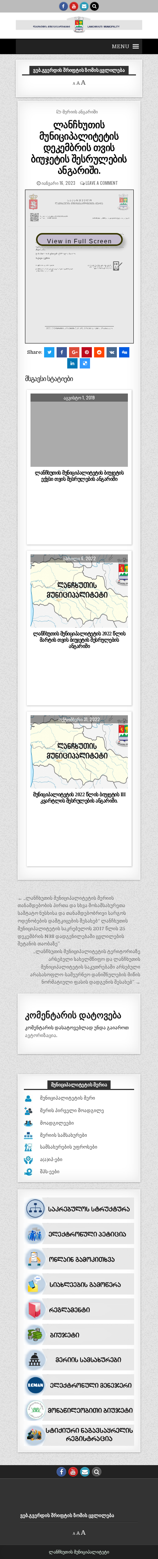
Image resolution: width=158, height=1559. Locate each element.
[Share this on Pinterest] (87, 352)
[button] (120, 46)
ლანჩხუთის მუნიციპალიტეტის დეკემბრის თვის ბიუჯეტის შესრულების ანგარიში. (79, 147)
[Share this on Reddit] (99, 352)
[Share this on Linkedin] (72, 363)
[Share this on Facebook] (62, 352)
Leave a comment (102, 183)
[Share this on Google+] (74, 352)
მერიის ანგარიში (80, 111)
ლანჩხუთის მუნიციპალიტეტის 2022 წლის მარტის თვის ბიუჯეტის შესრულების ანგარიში (79, 640)
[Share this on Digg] (124, 352)
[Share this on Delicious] (85, 363)
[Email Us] (84, 6)
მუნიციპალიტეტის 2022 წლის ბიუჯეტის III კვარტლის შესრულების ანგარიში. (79, 797)
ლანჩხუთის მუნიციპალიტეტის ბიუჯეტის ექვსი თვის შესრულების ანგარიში (79, 476)
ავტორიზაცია (40, 1035)
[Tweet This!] (49, 352)
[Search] (94, 6)
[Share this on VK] (112, 352)
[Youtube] (73, 6)
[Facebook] (63, 6)
